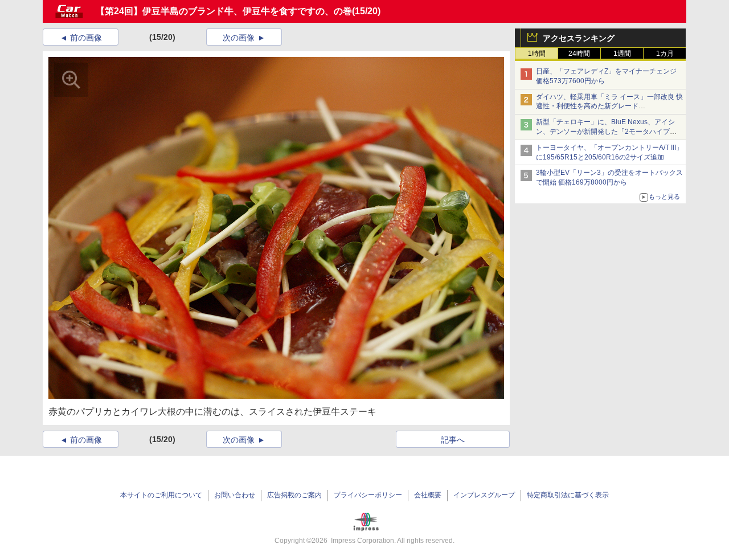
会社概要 (427, 495)
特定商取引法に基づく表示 (568, 495)
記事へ (453, 439)
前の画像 (86, 37)
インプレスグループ (484, 495)
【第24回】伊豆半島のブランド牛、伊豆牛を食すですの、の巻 (224, 11)
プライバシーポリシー (368, 495)
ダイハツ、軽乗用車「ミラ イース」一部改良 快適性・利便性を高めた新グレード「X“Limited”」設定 (609, 106)
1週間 (622, 54)
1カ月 (665, 54)
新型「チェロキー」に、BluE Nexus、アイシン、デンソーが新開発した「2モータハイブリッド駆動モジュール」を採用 (606, 131)
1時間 (537, 54)
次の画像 (239, 37)
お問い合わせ (234, 495)
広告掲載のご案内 (294, 495)
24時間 (579, 54)
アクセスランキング (579, 38)
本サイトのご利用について (161, 495)
